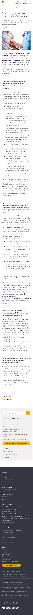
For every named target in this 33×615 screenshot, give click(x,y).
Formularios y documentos (9, 537)
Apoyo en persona (6, 554)
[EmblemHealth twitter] (13, 603)
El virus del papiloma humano (14, 295)
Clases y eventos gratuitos (8, 494)
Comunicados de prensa (8, 480)
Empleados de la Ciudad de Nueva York (12, 535)
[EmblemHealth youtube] (17, 603)
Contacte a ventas (6, 552)
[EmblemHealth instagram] (7, 603)
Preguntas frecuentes (7, 557)
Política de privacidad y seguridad (10, 574)
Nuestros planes (7, 504)
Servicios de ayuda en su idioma (10, 561)
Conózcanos (5, 475)
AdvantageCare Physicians (11, 60)
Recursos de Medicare (7, 532)
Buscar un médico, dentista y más (10, 490)
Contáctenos (5, 550)
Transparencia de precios (8, 576)
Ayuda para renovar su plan (9, 523)
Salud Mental (5, 497)
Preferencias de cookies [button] (20, 576)
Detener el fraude (22, 574)
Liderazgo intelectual (7, 482)
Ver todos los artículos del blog (16, 443)
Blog (3, 499)
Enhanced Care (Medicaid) (9, 511)
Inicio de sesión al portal (11, 565)
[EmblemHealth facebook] (3, 603)
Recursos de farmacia (7, 540)
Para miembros (6, 528)
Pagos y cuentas (6, 559)
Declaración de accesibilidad (8, 573)
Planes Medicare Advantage (9, 509)
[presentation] (28, 413)
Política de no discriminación (12, 571)
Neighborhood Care (7, 492)
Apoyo (4, 547)
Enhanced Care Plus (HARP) (9, 514)
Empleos (4, 477)
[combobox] (14, 413)
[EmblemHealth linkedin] (10, 603)
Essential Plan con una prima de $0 (11, 507)
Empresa (4, 472)
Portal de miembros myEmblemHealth (12, 530)
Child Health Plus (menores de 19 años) (12, 516)
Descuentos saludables (8, 542)
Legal (3, 571)
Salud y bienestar (7, 399)
